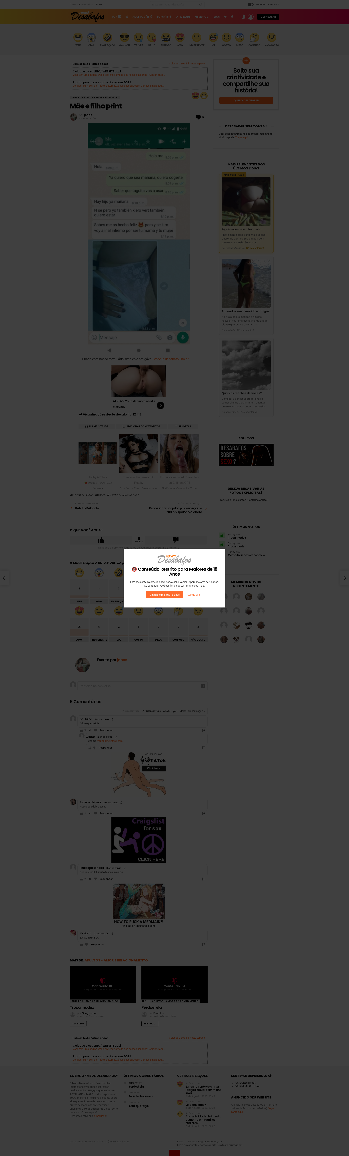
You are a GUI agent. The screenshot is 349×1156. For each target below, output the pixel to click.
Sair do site (193, 594)
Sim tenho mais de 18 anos (164, 594)
